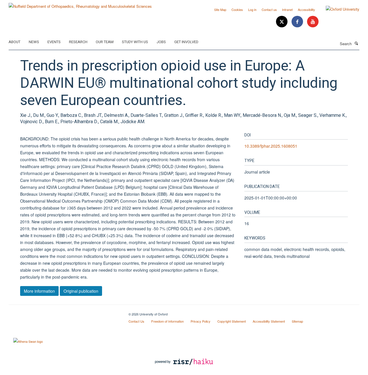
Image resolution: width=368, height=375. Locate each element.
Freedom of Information (167, 321)
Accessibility (306, 9)
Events (54, 42)
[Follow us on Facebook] (298, 21)
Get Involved (186, 42)
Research (78, 42)
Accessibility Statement (269, 321)
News (34, 42)
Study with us (135, 42)
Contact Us (136, 321)
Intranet (287, 9)
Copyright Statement (231, 321)
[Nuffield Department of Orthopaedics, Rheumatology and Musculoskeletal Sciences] (80, 4)
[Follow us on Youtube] (313, 21)
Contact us (269, 9)
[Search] (356, 43)
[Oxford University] (338, 9)
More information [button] (39, 291)
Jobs (161, 42)
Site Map (220, 9)
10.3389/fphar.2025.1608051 (270, 146)
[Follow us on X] (282, 21)
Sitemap (297, 321)
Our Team (105, 42)
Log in (252, 9)
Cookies (237, 9)
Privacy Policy (200, 321)
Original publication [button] (81, 291)
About (14, 42)
